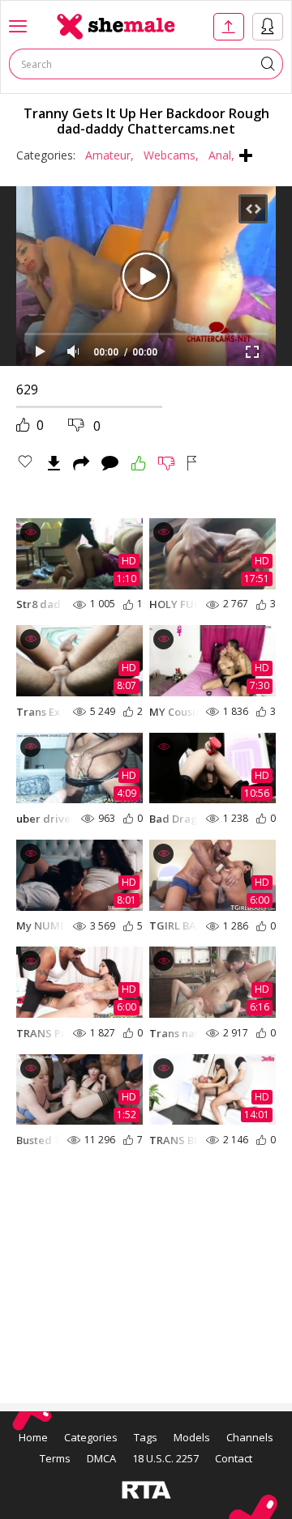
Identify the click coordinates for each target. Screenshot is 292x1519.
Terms (55, 1458)
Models (192, 1437)
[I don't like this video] (166, 463)
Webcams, (171, 155)
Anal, (221, 155)
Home (33, 1437)
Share (81, 463)
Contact (233, 1458)
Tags (145, 1437)
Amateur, (109, 155)
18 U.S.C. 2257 (165, 1458)
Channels (249, 1437)
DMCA (101, 1458)
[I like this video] (138, 463)
